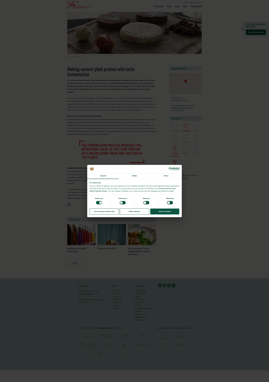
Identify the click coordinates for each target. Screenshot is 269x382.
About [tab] (166, 176)
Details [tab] (134, 176)
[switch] (123, 202)
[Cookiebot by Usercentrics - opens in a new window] (170, 168)
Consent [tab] (103, 176)
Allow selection (134, 211)
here (172, 191)
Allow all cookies (165, 211)
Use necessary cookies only (104, 211)
